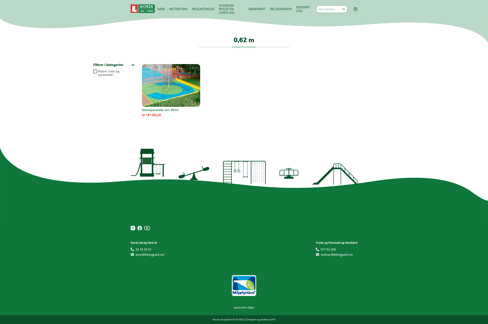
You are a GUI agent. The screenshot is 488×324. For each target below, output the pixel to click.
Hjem (161, 9)
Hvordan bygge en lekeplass (226, 9)
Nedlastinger (203, 9)
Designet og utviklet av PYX (261, 319)
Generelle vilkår (244, 307)
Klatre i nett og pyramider (109, 73)
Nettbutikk (178, 9)
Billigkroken (281, 9)
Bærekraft (257, 9)
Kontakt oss (303, 9)
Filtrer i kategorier (108, 65)
